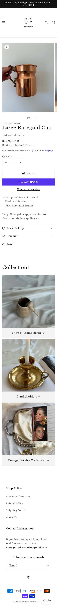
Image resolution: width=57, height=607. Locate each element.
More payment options (28, 189)
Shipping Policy (15, 510)
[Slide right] (35, 118)
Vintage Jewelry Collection (27, 460)
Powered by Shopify (37, 601)
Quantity (7, 156)
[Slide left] (22, 118)
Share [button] (9, 244)
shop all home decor (26, 332)
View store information (19, 205)
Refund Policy (14, 503)
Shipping (6, 145)
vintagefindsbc (24, 601)
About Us (11, 517)
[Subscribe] (47, 565)
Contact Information (18, 496)
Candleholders (26, 396)
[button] (3, 22)
